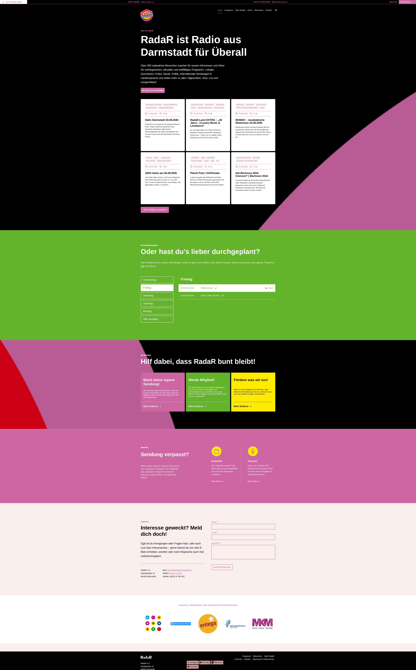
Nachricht (216, 543)
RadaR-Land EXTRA (205, 108)
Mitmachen (258, 10)
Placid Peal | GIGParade (205, 173)
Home (220, 10)
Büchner (256, 158)
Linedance (220, 104)
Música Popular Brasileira (247, 108)
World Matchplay (164, 161)
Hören (249, 10)
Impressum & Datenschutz (263, 659)
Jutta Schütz (261, 104)
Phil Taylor (150, 161)
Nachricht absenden (222, 567)
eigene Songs (196, 161)
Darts (156, 158)
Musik (193, 108)
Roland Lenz (219, 108)
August (149, 158)
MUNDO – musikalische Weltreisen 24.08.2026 (250, 121)
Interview (250, 104)
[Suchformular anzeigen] (276, 10)
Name (214, 522)
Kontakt (269, 10)
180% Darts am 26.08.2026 (161, 173)
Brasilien (240, 104)
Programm (229, 10)
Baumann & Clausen (153, 104)
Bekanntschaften (243, 158)
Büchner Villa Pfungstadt (246, 161)
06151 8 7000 (176, 573)
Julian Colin (165, 158)
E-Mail (214, 533)
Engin (206, 161)
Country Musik (197, 104)
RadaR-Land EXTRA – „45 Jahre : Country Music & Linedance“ (206, 122)
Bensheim (211, 158)
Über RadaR (240, 10)
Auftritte (195, 158)
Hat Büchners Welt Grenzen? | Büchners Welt (252, 174)
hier (142, 266)
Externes (238, 659)
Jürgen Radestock (165, 108)
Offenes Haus (146, 2)
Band (203, 158)
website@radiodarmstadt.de (179, 570)
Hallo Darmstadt (170, 104)
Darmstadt (209, 104)
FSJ (217, 161)
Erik (212, 161)
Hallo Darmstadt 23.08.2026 (161, 119)
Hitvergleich (151, 108)
